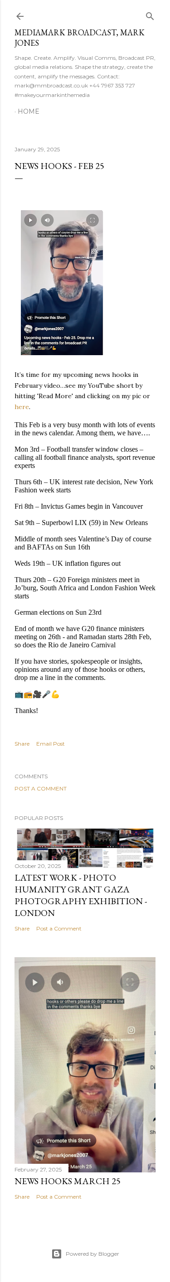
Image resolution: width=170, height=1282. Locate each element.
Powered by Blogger (92, 1253)
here (22, 407)
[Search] (150, 14)
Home (28, 111)
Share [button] (22, 743)
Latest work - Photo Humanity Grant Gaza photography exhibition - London (81, 895)
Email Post (50, 743)
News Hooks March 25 (68, 1181)
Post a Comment (41, 788)
